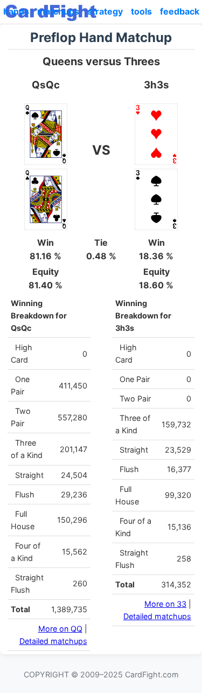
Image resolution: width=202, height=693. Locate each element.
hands (16, 11)
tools (141, 11)
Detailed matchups (53, 641)
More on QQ (60, 628)
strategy (105, 11)
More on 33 (165, 603)
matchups (58, 11)
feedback (179, 11)
